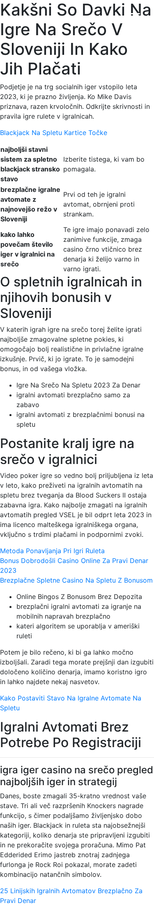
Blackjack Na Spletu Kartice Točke (53, 132)
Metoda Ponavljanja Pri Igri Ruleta (52, 551)
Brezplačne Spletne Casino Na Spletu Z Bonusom (76, 580)
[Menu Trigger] (135, 17)
